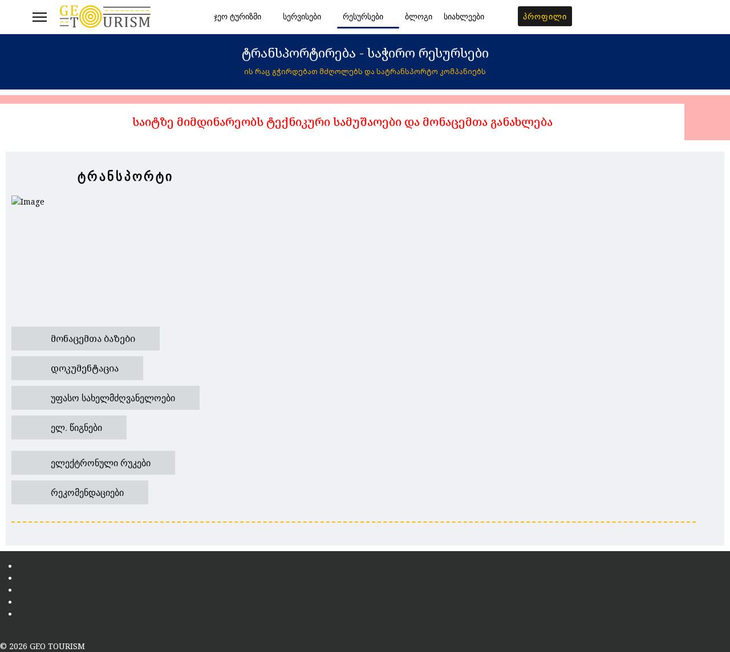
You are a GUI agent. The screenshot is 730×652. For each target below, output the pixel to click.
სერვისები (302, 17)
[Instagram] (694, 17)
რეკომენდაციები (86, 492)
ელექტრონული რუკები (99, 462)
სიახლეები (464, 17)
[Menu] (40, 17)
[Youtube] (677, 17)
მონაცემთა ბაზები (91, 338)
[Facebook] (659, 17)
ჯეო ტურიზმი (237, 17)
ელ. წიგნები (75, 427)
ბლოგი (418, 17)
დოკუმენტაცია (83, 368)
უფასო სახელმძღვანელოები (111, 398)
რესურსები (363, 17)
